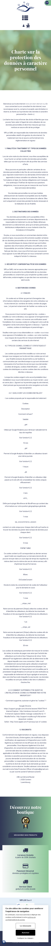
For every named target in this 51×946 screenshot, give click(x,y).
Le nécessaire (25, 926)
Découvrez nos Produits (25, 835)
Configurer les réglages (25, 938)
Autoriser (25, 933)
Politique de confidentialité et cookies (25, 942)
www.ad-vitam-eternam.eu (35, 104)
